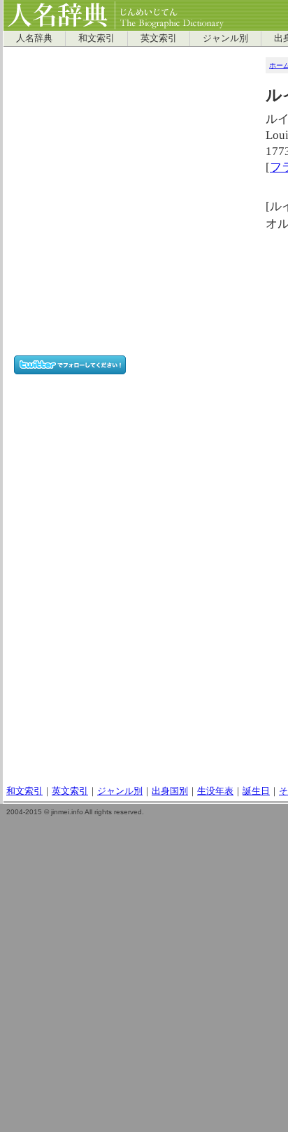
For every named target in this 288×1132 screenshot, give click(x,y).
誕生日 (256, 791)
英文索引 (159, 38)
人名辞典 (34, 38)
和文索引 (96, 38)
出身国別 (170, 791)
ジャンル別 (225, 38)
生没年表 (215, 791)
